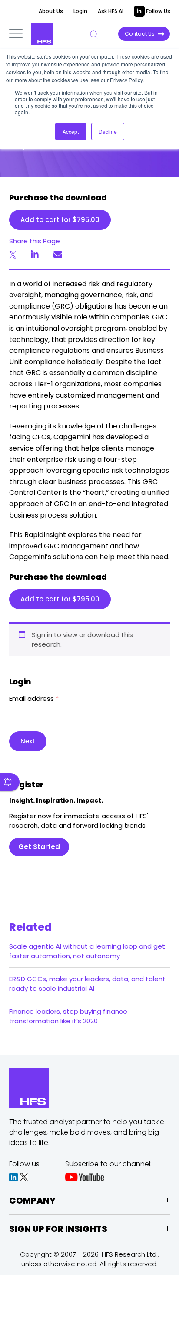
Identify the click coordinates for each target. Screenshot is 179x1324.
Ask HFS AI (110, 11)
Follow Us (157, 11)
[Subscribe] (10, 782)
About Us (51, 11)
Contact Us (140, 33)
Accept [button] (71, 131)
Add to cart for (59, 219)
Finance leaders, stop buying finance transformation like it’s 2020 (68, 1016)
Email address (34, 698)
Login (80, 11)
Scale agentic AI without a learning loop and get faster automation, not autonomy (87, 951)
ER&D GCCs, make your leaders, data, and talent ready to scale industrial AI (87, 983)
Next (27, 741)
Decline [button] (108, 131)
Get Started (39, 846)
